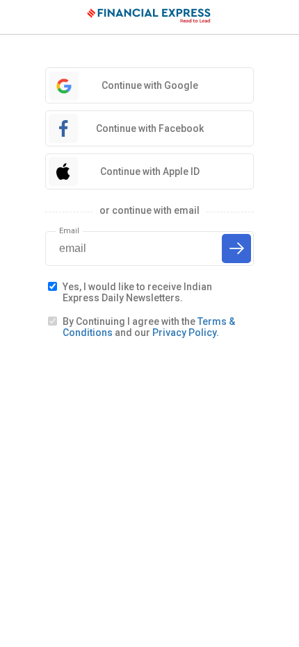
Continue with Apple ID (150, 171)
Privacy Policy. (185, 332)
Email (69, 230)
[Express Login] (149, 17)
